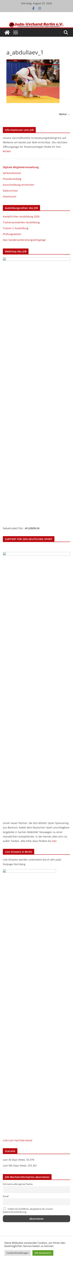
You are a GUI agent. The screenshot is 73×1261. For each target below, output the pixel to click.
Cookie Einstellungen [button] (18, 1252)
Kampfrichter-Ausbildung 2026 (21, 216)
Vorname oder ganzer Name (18, 1184)
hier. (54, 841)
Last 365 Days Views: (15, 1165)
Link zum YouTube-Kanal (17, 1140)
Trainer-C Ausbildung (15, 228)
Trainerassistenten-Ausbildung (21, 222)
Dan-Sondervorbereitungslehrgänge (24, 240)
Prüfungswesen (12, 234)
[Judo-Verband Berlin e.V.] (36, 24)
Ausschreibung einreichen (18, 184)
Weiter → (64, 114)
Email (6, 1196)
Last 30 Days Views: (14, 1159)
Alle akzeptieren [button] (43, 1252)
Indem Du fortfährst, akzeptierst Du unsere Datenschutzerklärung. (28, 1210)
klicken (7, 151)
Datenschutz (10, 190)
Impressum (9, 196)
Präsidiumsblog (12, 179)
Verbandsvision (12, 173)
